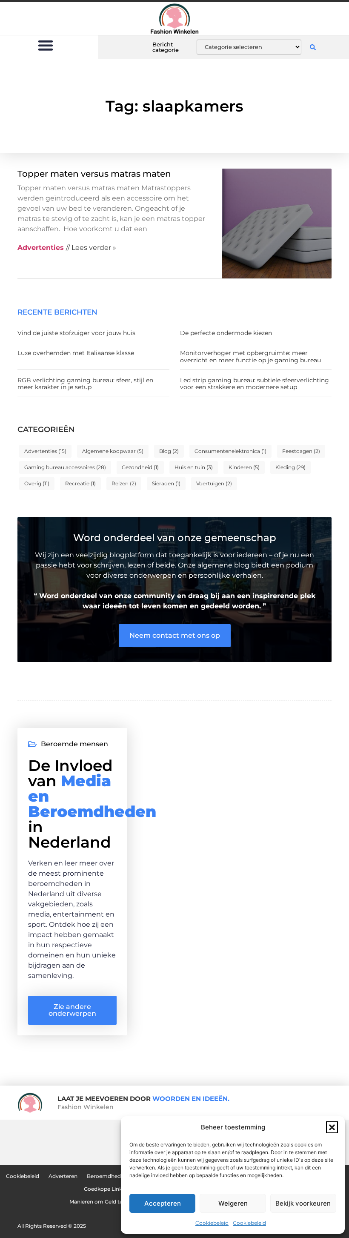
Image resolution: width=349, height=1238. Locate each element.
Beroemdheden (107, 1176)
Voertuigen (214, 483)
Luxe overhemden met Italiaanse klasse (75, 353)
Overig (36, 483)
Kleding (290, 467)
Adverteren (63, 1176)
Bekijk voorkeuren (303, 1203)
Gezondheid (140, 467)
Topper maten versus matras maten (94, 174)
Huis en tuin (193, 467)
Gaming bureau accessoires (65, 467)
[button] (332, 1127)
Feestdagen (301, 451)
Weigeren (233, 1203)
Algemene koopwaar (112, 451)
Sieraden (166, 483)
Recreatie (80, 483)
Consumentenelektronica (230, 451)
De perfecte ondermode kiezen (226, 333)
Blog (169, 451)
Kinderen (244, 467)
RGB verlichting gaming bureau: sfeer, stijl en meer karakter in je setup (85, 383)
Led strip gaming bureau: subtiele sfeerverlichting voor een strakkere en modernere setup (254, 383)
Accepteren (162, 1203)
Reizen (124, 483)
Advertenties (45, 451)
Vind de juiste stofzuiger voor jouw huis (76, 333)
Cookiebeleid (212, 1223)
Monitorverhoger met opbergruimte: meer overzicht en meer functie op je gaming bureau (250, 356)
